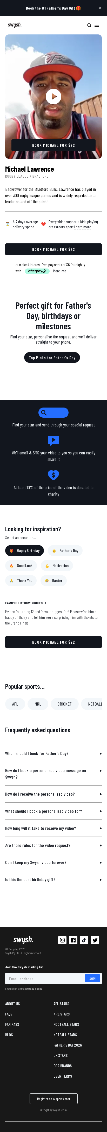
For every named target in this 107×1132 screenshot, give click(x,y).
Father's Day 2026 (68, 1044)
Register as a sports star (53, 1099)
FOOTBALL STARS (66, 1024)
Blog (9, 1034)
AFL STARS (61, 1003)
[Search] (89, 25)
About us (12, 1003)
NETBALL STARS (65, 1034)
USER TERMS (63, 1075)
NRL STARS (62, 1013)
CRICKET (65, 704)
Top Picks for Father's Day (52, 357)
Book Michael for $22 (53, 642)
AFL (15, 704)
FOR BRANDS (63, 1065)
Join (92, 978)
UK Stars (61, 1055)
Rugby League (17, 175)
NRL (38, 704)
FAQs (8, 1013)
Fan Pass (12, 1024)
